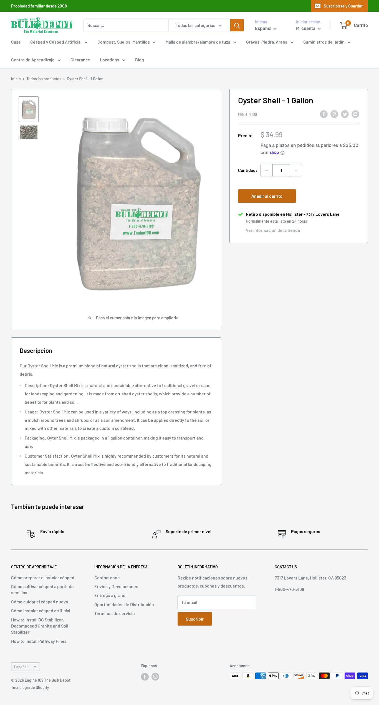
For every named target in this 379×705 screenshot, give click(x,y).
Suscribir (195, 618)
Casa (16, 41)
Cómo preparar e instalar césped (42, 577)
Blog (139, 59)
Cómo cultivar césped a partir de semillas (42, 589)
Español (20, 666)
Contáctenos (107, 577)
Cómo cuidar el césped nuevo (39, 601)
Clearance (80, 59)
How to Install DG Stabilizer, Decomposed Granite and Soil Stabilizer (39, 626)
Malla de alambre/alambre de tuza (198, 41)
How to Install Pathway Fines (39, 641)
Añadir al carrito (266, 196)
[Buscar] (237, 25)
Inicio (16, 78)
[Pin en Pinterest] (334, 113)
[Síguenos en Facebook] (145, 676)
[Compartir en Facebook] (324, 113)
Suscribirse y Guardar (343, 5)
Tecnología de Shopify (30, 687)
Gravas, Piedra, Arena (266, 41)
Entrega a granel (110, 595)
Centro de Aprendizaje (33, 59)
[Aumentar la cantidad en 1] (296, 170)
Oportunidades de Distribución (124, 604)
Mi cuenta (306, 28)
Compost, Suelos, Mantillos (123, 41)
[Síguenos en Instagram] (155, 676)
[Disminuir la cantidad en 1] (266, 170)
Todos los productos (43, 78)
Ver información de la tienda (273, 230)
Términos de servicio (114, 613)
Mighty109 (247, 114)
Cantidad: (247, 170)
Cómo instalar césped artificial (40, 610)
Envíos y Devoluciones (116, 586)
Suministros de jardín (324, 41)
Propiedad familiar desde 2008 (39, 5)
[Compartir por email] (355, 113)
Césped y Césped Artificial (56, 41)
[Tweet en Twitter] (345, 113)
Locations (109, 59)
